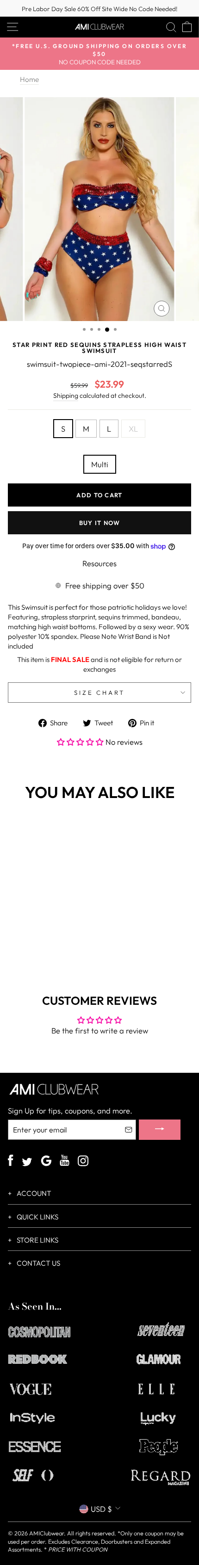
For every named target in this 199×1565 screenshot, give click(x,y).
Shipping (65, 395)
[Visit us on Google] (46, 1162)
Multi (99, 464)
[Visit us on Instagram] (83, 1162)
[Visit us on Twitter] (27, 1163)
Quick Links (36, 1216)
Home (29, 79)
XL (133, 428)
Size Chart (99, 692)
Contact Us (37, 1263)
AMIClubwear (46, 1533)
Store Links (36, 1240)
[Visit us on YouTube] (64, 1162)
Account (33, 1193)
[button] (81, 742)
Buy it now (99, 522)
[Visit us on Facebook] (10, 1162)
